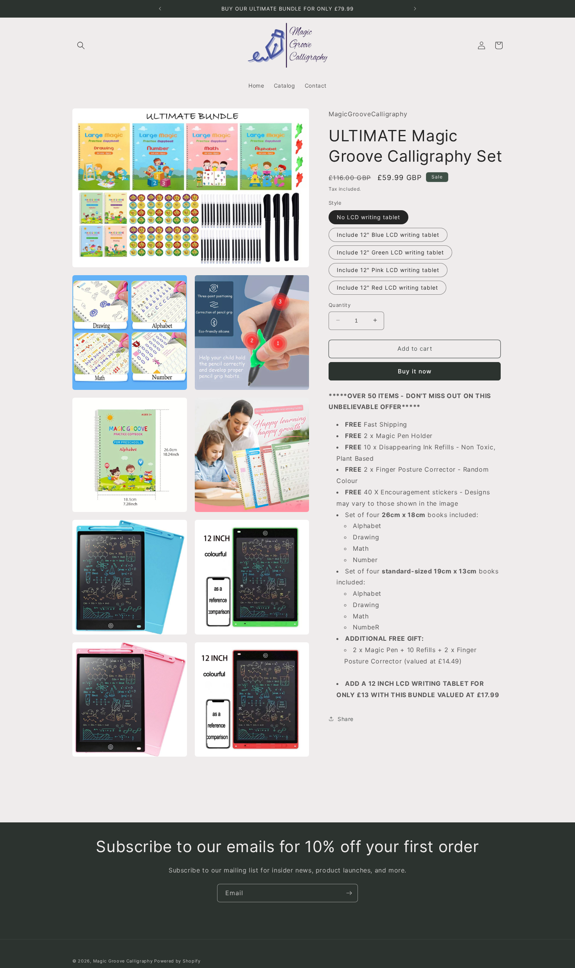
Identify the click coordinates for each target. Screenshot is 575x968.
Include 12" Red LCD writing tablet (387, 287)
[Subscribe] (349, 893)
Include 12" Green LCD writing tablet (390, 252)
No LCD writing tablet (368, 216)
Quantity (339, 304)
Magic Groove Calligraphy (123, 961)
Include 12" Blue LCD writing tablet (388, 234)
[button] (81, 45)
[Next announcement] (415, 8)
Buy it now (414, 371)
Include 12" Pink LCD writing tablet (388, 269)
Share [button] (346, 719)
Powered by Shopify (177, 961)
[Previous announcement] (160, 8)
